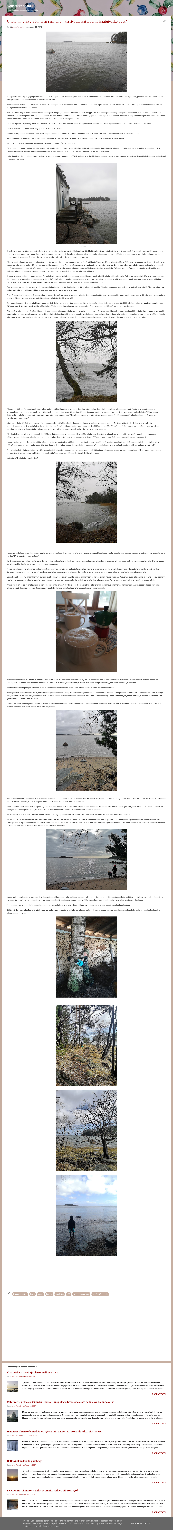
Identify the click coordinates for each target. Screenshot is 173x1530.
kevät (32, 1294)
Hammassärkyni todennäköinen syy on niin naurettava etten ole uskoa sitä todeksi (54, 1431)
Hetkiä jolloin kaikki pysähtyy (24, 1461)
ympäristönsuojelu (100, 1294)
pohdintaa (60, 1294)
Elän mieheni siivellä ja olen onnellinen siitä (32, 1372)
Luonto (49, 1294)
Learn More (136, 1523)
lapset (40, 1294)
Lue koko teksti (158, 1394)
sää (68, 1294)
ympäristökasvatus (81, 1294)
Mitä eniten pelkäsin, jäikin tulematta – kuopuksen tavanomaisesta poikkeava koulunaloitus (60, 1402)
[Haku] (169, 7)
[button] (164, 22)
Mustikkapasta (19, 6)
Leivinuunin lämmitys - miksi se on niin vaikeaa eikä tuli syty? (42, 1490)
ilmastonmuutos (20, 1294)
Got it (148, 1523)
